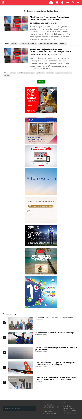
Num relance (68, 403)
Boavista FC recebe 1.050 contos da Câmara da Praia (54, 318)
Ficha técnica (67, 406)
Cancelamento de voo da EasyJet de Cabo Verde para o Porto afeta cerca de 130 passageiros (55, 363)
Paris (13, 73)
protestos (40, 73)
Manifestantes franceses (48, 44)
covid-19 (63, 44)
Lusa (47, 23)
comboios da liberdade (28, 44)
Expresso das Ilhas (37, 23)
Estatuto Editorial (68, 408)
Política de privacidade (70, 410)
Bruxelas (14, 44)
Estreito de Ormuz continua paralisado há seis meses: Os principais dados (56, 348)
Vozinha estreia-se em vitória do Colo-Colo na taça (54, 333)
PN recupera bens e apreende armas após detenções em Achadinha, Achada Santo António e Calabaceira (55, 378)
